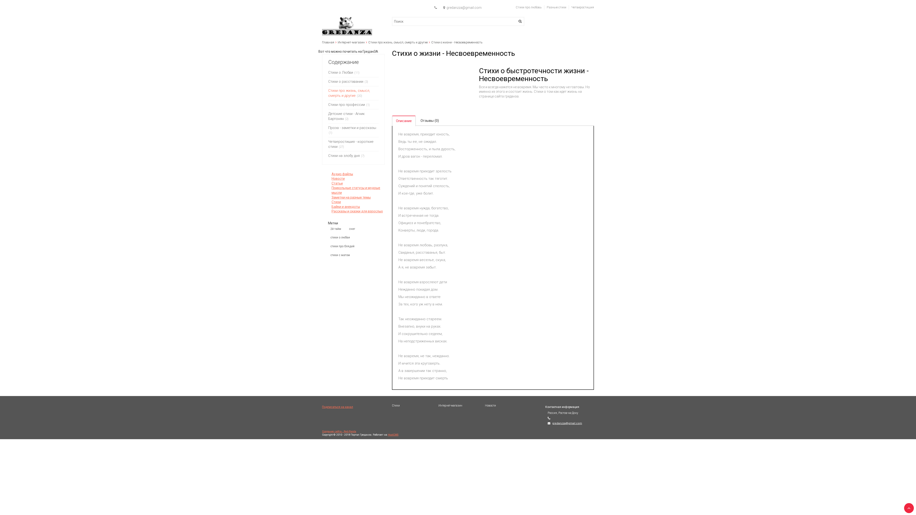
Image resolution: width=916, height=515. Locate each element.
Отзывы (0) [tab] (430, 120)
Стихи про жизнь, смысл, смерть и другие (398, 42)
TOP (907, 506)
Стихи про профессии (346, 105)
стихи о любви (340, 237)
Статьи (337, 183)
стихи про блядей (342, 246)
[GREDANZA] (347, 19)
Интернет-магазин (351, 42)
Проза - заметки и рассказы (352, 128)
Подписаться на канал (337, 407)
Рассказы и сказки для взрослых (357, 211)
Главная (328, 42)
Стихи (336, 202)
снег (352, 229)
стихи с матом (340, 255)
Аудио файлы (342, 174)
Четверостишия (582, 7)
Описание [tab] (404, 121)
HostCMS (393, 434)
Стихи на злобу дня (344, 156)
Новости (338, 178)
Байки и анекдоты (346, 207)
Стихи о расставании (345, 81)
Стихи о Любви (340, 72)
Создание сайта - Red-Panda (339, 431)
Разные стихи (556, 7)
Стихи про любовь (529, 7)
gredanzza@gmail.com (567, 423)
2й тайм (335, 229)
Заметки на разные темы (351, 197)
